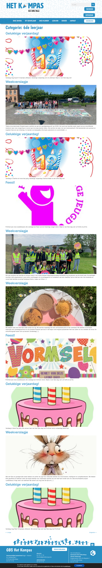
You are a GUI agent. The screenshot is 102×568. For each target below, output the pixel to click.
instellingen (67, 566)
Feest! (10, 182)
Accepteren (79, 565)
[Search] (93, 4)
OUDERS (64, 21)
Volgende (92, 532)
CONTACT (73, 21)
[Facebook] (92, 545)
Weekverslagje (17, 82)
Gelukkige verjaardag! (22, 33)
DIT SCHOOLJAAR (30, 21)
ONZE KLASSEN (44, 21)
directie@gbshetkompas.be (44, 557)
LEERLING (55, 21)
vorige (8, 532)
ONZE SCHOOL (17, 21)
